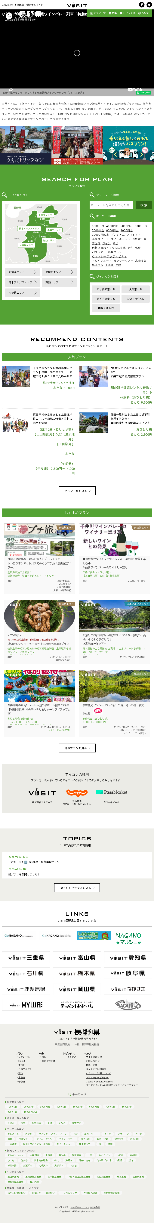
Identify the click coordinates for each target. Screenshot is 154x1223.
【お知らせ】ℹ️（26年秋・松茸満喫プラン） (35, 862)
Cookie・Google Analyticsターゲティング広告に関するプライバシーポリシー (112, 1083)
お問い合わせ (93, 1061)
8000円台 (112, 230)
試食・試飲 (102, 1139)
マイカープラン (44, 1139)
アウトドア (134, 234)
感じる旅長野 (48, 1061)
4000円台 (112, 226)
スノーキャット (121, 239)
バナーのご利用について (98, 1073)
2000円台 (29, 1106)
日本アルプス (25, 1069)
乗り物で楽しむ (106, 289)
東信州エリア (54, 229)
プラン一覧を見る (75, 491)
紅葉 (110, 1144)
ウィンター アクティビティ (109, 256)
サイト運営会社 (94, 1056)
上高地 (109, 265)
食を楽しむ (135, 289)
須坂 (119, 1160)
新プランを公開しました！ (24, 874)
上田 (90, 1155)
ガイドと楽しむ (106, 299)
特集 (114, 13)
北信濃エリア (45, 215)
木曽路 (21, 1077)
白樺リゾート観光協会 (43, 1192)
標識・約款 (91, 1065)
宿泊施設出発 (103, 1176)
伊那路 (21, 1081)
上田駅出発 (13, 1176)
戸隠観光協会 (90, 1192)
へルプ (145, 13)
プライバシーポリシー (97, 1077)
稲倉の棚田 (84, 1160)
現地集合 (121, 1176)
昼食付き (76, 1122)
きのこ (11, 1122)
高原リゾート (100, 239)
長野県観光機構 (111, 1192)
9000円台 (127, 230)
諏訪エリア (48, 240)
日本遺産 (12, 1144)
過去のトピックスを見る (75, 888)
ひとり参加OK (135, 299)
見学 (130, 247)
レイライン (104, 1155)
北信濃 (21, 1061)
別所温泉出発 (54, 1176)
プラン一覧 (100, 13)
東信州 (21, 1065)
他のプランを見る (75, 748)
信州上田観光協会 (17, 1192)
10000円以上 (100, 234)
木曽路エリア (26, 245)
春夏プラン (115, 252)
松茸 (23, 1122)
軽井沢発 (12, 1165)
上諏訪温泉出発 (33, 1176)
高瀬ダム (27, 1165)
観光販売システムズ (80, 1207)
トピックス (129, 13)
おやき (28, 1133)
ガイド (138, 1133)
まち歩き (85, 1139)
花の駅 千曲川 (104, 1160)
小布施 (120, 1155)
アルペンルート (102, 260)
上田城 (48, 1155)
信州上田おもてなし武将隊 (109, 247)
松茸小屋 (36, 1122)
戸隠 (118, 265)
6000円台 (141, 226)
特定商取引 (95, 1207)
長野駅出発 (139, 239)
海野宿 (68, 1160)
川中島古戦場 (41, 1160)
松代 (56, 1160)
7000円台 (98, 230)
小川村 (11, 1160)
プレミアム (118, 234)
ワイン (106, 243)
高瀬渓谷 (140, 260)
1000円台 (12, 1106)
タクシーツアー (123, 260)
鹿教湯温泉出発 (15, 1181)
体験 (138, 247)
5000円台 (127, 226)
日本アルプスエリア (29, 228)
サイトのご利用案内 (96, 1069)
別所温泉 (76, 1155)
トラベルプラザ (69, 1192)
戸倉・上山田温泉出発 (79, 1176)
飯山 (130, 1160)
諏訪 (20, 1073)
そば (115, 243)
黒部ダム (97, 265)
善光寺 (96, 243)
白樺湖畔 (34, 1155)
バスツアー (99, 252)
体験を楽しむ (106, 308)
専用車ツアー (86, 1144)
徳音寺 (24, 1160)
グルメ (62, 1122)
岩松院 (133, 1155)
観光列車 (119, 1139)
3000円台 (98, 226)
